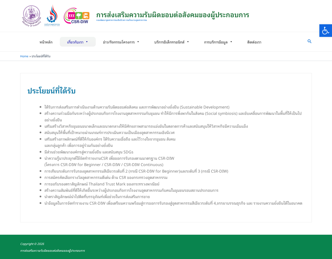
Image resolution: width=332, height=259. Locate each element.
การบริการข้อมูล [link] (216, 42)
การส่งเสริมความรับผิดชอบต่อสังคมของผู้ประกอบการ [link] (172, 14)
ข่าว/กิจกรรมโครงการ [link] (119, 42)
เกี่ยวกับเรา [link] (75, 42)
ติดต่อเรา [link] (254, 42)
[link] (325, 30)
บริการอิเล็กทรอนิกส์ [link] (169, 42)
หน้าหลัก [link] (46, 42)
